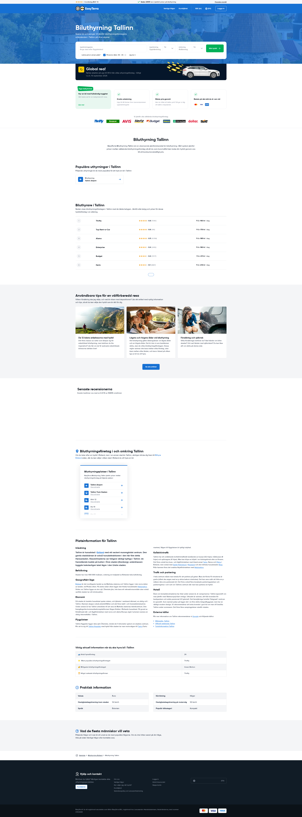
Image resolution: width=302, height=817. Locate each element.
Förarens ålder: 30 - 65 (115, 55)
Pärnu (218, 562)
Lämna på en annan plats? (91, 55)
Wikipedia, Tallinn (162, 621)
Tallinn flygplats (94, 626)
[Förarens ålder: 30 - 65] (104, 55)
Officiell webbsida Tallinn (165, 624)
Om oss (117, 779)
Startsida (82, 755)
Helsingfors (142, 587)
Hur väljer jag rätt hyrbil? (123, 785)
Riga (220, 565)
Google (195, 616)
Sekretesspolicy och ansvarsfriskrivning (128, 791)
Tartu (140, 626)
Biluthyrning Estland (95, 755)
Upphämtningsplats (86, 47)
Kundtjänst (183, 8)
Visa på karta (95, 487)
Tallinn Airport (90, 179)
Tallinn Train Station (98, 492)
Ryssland (191, 565)
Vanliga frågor (169, 8)
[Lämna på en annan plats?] (79, 55)
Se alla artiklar (151, 366)
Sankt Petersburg (180, 565)
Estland (100, 552)
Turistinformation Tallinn (164, 626)
